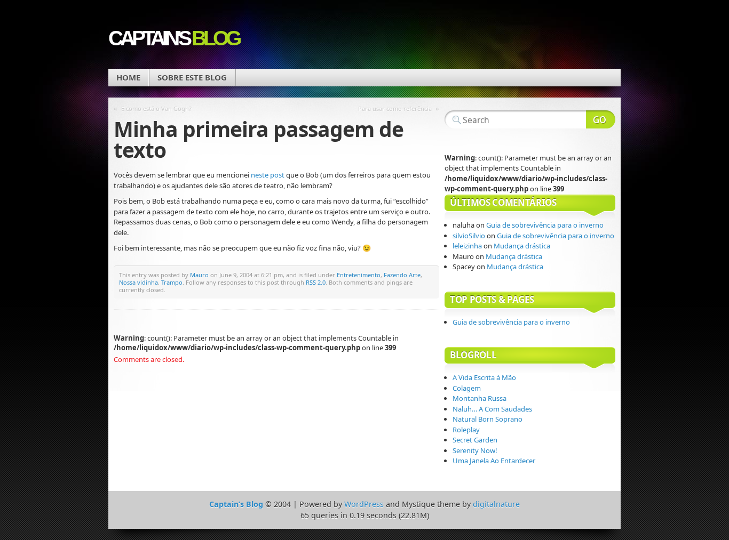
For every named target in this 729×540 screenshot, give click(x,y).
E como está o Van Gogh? (156, 108)
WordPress (364, 504)
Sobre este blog (192, 77)
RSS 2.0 (316, 282)
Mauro (199, 275)
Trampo (172, 282)
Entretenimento (359, 275)
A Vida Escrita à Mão (484, 377)
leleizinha (467, 246)
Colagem (467, 388)
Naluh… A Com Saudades (492, 409)
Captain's (173, 38)
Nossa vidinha (138, 282)
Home (128, 77)
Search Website (600, 119)
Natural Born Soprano (487, 419)
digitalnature (496, 504)
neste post (267, 175)
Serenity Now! (475, 450)
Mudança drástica (523, 246)
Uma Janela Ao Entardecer (494, 460)
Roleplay (466, 429)
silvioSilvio (469, 235)
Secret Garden (475, 440)
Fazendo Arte (402, 275)
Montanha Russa (479, 398)
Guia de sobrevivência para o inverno (545, 225)
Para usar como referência (395, 108)
